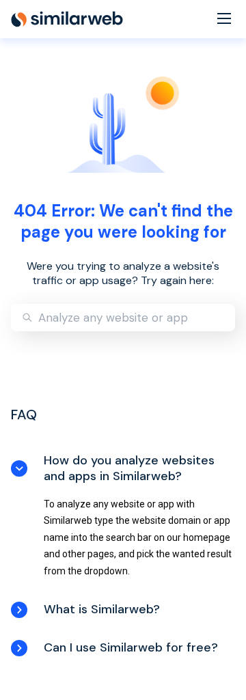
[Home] (67, 19)
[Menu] (224, 19)
